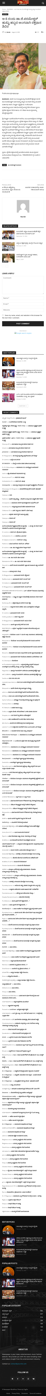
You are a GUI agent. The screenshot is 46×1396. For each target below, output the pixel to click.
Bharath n (5, 731)
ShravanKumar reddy (9, 1096)
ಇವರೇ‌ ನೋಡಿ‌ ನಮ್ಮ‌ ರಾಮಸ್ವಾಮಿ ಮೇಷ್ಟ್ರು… (21, 688)
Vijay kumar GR (7, 741)
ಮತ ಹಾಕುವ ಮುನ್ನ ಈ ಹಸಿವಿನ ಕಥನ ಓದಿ (22, 444)
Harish (8, 32)
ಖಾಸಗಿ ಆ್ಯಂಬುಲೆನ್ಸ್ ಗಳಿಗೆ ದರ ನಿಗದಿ (20, 624)
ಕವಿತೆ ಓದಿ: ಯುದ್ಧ (21, 540)
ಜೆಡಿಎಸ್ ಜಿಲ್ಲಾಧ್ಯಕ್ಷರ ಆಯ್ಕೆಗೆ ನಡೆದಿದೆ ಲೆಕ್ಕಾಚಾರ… (23, 804)
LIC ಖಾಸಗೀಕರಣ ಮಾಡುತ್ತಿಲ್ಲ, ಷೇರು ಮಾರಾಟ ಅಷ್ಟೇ (25, 1019)
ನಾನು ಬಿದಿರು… (13, 947)
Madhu (4, 1061)
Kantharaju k (6, 909)
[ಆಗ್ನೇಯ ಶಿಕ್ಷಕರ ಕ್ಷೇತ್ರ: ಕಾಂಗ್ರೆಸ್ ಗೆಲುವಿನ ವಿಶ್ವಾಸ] (8, 246)
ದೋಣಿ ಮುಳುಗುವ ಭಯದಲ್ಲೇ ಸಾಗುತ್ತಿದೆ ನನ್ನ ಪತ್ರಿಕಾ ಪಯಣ (23, 925)
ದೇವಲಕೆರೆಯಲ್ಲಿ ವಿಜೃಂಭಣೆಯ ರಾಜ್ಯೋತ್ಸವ (21, 1092)
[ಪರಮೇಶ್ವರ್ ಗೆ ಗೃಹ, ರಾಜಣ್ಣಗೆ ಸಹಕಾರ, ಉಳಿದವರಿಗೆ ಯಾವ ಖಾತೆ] (8, 258)
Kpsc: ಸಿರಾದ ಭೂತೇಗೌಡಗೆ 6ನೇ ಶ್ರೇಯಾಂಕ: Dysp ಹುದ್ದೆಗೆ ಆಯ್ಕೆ (26, 1061)
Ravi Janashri (6, 758)
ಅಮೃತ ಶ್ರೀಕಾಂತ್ (6, 984)
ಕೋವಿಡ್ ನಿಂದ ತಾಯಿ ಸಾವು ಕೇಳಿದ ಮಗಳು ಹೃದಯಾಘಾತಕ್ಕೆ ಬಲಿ (25, 653)
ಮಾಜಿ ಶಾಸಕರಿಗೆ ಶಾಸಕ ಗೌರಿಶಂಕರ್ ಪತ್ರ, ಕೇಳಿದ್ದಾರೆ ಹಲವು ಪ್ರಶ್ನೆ (26, 801)
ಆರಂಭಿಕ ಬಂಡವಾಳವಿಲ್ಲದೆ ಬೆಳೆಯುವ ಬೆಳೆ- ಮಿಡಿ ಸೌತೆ (25, 1089)
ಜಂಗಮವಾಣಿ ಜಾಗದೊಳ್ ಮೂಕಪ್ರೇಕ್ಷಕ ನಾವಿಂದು (22, 840)
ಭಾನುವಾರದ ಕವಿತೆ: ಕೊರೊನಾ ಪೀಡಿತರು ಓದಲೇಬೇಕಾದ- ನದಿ (26, 657)
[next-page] (7, 266)
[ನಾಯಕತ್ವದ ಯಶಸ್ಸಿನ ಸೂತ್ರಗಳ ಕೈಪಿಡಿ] (8, 361)
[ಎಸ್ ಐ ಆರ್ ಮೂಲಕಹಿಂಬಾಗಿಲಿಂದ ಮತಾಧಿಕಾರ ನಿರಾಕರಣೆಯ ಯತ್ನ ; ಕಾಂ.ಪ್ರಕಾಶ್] (8, 397)
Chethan (5, 778)
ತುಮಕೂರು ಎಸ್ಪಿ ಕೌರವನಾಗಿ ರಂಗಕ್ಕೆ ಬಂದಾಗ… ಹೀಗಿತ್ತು (27, 1196)
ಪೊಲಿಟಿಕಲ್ (10, 9)
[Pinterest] (21, 38)
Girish (4, 1037)
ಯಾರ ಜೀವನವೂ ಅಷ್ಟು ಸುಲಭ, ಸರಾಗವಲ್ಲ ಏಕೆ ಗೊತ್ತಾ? (22, 836)
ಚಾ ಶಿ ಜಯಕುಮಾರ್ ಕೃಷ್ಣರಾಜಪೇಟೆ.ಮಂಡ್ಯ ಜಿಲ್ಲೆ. (14, 526)
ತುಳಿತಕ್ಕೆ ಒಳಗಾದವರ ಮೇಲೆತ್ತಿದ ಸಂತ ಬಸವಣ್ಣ (28, 854)
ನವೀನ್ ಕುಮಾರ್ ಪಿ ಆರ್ (8, 844)
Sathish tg (5, 822)
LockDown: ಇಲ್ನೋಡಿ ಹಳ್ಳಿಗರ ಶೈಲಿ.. (19, 1009)
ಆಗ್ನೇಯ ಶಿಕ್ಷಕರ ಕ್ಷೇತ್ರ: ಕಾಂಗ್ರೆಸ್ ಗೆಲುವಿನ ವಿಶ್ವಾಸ (29, 243)
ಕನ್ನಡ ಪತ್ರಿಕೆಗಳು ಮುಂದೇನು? (21, 1002)
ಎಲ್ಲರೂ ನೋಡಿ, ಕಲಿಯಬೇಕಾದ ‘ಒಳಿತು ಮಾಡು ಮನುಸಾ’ (22, 711)
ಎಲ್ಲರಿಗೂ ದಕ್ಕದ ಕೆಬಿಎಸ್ (14, 1200)
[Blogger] (12, 1379)
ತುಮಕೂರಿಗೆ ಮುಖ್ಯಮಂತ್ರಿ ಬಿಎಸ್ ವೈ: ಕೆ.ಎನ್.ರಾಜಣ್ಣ (25, 1112)
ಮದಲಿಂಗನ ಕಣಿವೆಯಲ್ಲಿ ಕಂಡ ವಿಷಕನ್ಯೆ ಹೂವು (21, 723)
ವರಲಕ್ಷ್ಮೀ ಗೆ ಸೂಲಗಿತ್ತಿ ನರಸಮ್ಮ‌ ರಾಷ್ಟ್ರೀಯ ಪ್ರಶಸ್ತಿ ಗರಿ (27, 700)
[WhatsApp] (26, 38)
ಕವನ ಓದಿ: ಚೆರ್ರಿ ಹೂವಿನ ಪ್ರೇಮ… (18, 532)
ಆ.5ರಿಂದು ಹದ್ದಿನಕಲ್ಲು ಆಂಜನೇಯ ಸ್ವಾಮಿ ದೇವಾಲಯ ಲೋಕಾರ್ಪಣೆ (11, 189)
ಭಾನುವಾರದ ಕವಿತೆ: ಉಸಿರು (17, 613)
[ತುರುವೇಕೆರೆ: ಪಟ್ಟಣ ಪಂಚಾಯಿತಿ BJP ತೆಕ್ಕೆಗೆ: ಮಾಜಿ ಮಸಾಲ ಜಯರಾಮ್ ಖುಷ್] (8, 235)
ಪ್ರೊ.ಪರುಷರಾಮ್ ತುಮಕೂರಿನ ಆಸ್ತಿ (16, 473)
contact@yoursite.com (18, 1364)
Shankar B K (6, 935)
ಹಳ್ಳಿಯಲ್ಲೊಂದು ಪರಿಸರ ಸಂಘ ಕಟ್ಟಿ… (21, 603)
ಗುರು (10, 495)
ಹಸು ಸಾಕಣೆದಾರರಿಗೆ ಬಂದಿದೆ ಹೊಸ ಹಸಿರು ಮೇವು (21, 719)
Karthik (4, 947)
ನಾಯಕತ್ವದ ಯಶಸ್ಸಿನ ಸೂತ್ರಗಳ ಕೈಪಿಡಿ (26, 358)
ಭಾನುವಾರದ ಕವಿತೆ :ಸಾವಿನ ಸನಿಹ (22, 621)
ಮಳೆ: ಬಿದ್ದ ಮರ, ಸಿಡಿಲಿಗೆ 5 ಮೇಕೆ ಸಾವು (23, 510)
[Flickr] (23, 1379)
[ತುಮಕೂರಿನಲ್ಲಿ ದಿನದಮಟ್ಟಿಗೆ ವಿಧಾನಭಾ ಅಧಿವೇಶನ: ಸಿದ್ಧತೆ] (8, 385)
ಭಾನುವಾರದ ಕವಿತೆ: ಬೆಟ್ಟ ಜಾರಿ (21, 575)
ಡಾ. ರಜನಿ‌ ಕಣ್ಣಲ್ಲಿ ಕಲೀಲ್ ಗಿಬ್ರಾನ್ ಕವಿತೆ (20, 547)
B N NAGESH (6, 463)
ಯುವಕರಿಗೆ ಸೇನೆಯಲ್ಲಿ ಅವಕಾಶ (19, 822)
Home (4, 9)
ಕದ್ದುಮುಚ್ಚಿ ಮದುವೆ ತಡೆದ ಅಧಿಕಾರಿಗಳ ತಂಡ (23, 507)
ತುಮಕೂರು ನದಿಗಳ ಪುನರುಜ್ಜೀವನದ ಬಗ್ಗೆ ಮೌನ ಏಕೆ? (25, 503)
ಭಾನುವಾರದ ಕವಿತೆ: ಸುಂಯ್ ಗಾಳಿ (21, 579)
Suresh (4, 422)
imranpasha (6, 485)
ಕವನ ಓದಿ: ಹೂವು (19, 477)
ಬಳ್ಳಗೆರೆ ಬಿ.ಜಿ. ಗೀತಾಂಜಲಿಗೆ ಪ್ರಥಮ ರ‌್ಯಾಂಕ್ (20, 1051)
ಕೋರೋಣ (15, 660)
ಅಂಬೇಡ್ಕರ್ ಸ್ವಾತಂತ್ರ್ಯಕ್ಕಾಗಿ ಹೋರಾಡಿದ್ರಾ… (24, 758)
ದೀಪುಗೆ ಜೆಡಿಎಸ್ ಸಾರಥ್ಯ (14, 1204)
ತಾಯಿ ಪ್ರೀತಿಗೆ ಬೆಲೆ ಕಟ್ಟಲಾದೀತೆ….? (21, 901)
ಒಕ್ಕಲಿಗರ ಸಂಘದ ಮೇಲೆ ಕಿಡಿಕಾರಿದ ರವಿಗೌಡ (20, 1037)
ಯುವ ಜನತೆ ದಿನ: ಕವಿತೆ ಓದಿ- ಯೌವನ (19, 544)
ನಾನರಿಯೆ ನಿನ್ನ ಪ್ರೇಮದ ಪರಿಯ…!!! (18, 965)
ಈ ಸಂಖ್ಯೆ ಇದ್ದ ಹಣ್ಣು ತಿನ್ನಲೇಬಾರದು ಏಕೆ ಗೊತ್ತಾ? (25, 456)
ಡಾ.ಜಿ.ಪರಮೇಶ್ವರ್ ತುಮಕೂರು (14, 165)
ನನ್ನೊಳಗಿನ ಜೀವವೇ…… (13, 976)
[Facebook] (11, 38)
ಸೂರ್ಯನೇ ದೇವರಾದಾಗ (20, 861)
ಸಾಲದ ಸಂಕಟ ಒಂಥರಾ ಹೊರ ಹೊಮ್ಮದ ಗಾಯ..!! (23, 850)
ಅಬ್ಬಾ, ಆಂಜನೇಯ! (15, 1085)
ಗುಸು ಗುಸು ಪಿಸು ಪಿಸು (14, 678)
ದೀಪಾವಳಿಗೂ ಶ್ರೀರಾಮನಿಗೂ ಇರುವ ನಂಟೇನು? (19, 1192)
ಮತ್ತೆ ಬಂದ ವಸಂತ (15, 460)
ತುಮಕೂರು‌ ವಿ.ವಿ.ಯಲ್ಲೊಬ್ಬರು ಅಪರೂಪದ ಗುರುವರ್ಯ (25, 747)
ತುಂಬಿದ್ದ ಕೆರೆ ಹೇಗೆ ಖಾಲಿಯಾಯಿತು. (20, 1211)
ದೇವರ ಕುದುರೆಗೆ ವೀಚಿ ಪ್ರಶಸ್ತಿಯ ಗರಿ (17, 1029)
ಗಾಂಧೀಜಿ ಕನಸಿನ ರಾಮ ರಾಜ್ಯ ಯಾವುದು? (21, 731)
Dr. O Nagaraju (7, 1071)
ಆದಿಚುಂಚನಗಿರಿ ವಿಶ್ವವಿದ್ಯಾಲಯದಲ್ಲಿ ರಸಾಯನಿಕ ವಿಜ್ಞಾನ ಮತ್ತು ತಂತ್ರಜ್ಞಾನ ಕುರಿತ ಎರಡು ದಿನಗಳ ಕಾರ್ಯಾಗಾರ (29, 372)
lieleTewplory (6, 597)
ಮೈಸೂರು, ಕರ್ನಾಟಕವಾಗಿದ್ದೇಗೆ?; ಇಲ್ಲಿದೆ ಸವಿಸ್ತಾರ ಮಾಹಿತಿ (21, 1170)
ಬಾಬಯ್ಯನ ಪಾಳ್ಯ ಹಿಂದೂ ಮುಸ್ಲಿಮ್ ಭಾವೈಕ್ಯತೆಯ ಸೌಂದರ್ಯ (28, 485)
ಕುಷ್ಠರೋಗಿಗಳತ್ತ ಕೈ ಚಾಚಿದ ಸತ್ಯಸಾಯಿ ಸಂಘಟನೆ (26, 1071)
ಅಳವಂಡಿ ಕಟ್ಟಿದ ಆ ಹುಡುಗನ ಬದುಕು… (18, 1136)
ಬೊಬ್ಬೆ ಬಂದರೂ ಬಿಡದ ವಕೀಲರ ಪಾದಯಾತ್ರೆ (24, 463)
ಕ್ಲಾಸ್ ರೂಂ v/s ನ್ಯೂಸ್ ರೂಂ (23, 797)
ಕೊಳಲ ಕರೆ (12, 518)
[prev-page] (3, 266)
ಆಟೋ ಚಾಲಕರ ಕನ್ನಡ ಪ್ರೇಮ (17, 1116)
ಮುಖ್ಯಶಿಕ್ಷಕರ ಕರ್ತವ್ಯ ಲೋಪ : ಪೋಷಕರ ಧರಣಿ (26, 1081)
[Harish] (3, 32)
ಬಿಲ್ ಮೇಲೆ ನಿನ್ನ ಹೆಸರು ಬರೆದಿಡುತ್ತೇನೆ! (21, 715)
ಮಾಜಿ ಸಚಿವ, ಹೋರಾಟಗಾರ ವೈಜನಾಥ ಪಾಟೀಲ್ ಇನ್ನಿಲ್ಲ (25, 1151)
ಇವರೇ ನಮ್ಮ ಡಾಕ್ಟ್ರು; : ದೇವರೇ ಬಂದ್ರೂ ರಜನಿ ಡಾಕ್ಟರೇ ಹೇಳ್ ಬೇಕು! (26, 499)
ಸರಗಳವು (16, 704)
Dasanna (5, 1092)
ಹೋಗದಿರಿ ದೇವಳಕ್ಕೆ (24, 897)
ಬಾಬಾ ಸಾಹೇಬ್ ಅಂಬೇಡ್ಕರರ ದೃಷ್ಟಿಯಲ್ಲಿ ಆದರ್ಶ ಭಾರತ (27, 909)
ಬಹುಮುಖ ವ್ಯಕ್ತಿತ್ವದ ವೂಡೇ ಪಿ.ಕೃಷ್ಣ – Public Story (15, 432)
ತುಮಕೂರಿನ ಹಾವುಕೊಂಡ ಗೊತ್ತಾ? (23, 1124)
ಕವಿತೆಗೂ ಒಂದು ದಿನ (20, 536)
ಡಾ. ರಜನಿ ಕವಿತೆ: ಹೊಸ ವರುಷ (16, 557)
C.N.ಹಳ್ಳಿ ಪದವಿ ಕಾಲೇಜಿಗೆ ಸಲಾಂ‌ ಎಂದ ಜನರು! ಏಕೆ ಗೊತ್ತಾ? (25, 727)
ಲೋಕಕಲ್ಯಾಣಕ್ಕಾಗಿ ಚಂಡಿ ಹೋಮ (16, 1109)
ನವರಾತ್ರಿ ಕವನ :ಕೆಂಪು (15, 571)
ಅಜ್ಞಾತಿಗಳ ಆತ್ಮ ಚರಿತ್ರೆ (13, 1005)
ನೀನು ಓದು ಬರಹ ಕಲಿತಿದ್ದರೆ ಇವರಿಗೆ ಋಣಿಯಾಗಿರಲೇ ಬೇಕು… (23, 692)
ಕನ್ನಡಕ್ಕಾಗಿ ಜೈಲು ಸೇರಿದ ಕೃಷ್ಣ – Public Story (13, 426)
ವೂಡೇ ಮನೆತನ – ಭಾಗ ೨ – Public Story (13, 438)
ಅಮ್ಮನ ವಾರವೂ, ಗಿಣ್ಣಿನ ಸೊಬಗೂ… (19, 972)
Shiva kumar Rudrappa (9, 735)
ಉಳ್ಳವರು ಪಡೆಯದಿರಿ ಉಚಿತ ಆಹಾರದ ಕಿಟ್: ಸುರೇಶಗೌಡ (23, 889)
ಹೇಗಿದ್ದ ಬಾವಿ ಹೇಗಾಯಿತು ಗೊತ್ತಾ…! (25, 893)
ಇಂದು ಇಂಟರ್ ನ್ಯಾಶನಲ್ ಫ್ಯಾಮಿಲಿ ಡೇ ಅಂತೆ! (19, 818)
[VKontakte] (33, 1379)
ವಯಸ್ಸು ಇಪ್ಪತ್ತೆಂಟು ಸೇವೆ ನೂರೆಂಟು (22, 1139)
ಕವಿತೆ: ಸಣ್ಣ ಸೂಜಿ (18, 617)
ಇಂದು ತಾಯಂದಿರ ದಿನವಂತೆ (21, 832)
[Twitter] (16, 38)
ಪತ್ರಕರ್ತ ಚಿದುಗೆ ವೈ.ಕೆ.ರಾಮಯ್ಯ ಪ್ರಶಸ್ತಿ (18, 514)
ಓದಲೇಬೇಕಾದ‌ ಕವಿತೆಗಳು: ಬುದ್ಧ (17, 422)
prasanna (5, 452)
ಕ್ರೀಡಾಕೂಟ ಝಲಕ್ (21, 418)
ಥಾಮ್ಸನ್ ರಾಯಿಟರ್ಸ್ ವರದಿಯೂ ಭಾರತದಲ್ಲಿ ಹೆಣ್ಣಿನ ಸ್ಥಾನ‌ (25, 670)
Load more (22, 406)
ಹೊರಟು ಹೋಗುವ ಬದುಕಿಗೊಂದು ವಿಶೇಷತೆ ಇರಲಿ (25, 858)
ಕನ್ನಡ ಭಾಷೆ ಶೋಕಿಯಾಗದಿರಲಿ (18, 961)
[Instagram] (28, 1379)
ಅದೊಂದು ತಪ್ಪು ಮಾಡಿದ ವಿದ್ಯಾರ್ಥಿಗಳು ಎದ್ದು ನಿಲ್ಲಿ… (28, 885)
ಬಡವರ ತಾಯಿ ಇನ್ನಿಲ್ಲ (16, 708)
